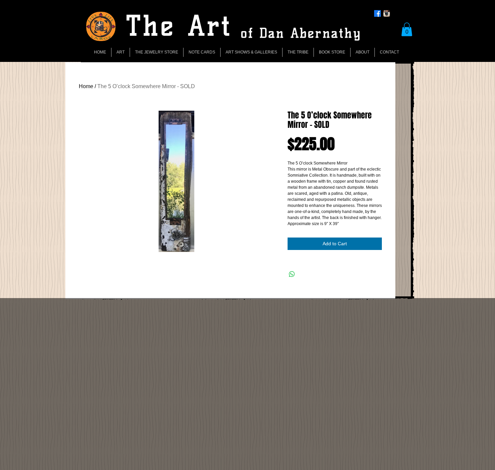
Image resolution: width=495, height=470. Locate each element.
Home (86, 86)
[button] (406, 29)
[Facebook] (377, 13)
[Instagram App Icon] (386, 13)
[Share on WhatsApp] (292, 274)
